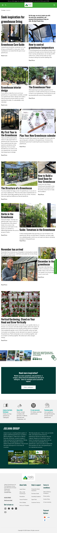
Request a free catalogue (55, 266)
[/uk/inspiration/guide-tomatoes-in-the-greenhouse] (38, 215)
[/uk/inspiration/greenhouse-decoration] (14, 76)
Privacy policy (46, 496)
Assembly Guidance (36, 496)
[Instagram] (5, 508)
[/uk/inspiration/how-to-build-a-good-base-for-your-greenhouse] (47, 167)
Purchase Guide (35, 493)
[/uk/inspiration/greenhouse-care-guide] (14, 33)
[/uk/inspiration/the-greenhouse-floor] (42, 76)
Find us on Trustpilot (24, 505)
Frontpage (3, 10)
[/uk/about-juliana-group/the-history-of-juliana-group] (22, 405)
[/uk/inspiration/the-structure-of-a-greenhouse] (19, 173)
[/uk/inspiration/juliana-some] (28, 355)
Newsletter (22, 496)
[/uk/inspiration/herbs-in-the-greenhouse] (10, 207)
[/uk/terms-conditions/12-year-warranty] (36, 405)
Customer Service (35, 502)
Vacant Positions (23, 499)
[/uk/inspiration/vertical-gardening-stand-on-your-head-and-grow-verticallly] (20, 304)
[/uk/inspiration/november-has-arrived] (19, 269)
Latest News (22, 489)
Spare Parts (34, 499)
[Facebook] (9, 508)
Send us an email (8, 500)
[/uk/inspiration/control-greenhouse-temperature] (42, 33)
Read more (4, 55)
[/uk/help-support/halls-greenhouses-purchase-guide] (50, 405)
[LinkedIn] (16, 508)
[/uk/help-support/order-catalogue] (8, 405)
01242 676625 (7, 497)
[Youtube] (5, 512)
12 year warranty (47, 502)
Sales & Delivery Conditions (47, 492)
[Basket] (54, 5)
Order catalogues (28, 387)
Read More (32, 60)
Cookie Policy (46, 499)
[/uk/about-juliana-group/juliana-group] (18, 457)
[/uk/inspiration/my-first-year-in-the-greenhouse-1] (10, 119)
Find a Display (23, 502)
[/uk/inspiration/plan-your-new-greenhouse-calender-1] (38, 121)
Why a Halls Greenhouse (22, 492)
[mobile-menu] (2, 5)
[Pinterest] (12, 508)
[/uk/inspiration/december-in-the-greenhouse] (47, 253)
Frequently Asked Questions (35, 489)
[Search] (5, 5)
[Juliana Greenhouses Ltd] (28, 4)
